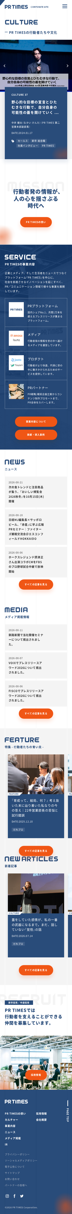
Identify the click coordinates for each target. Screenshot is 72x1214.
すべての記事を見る (36, 584)
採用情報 (36, 1075)
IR (6, 1144)
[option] (36, 66)
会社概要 (41, 1119)
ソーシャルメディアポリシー (21, 1160)
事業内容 (10, 1126)
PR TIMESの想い (36, 222)
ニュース (10, 1132)
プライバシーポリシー (17, 1154)
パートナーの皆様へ (16, 1185)
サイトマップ (12, 1173)
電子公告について (15, 1166)
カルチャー (11, 1119)
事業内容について (36, 421)
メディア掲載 (13, 1138)
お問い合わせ (12, 1179)
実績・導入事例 (36, 434)
